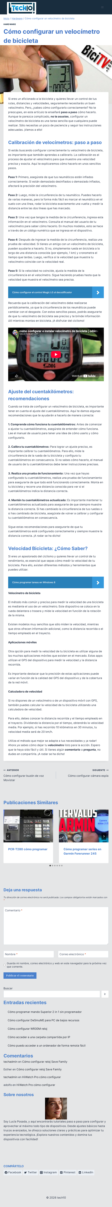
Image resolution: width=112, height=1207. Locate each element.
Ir (105, 994)
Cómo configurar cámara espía (88, 773)
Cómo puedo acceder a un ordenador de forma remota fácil (47, 1045)
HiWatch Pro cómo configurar (41, 1077)
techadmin (11, 1061)
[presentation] (28, 826)
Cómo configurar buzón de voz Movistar (24, 775)
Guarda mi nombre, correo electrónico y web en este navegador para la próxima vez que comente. (56, 965)
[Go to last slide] (8, 836)
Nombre (11, 954)
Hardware (10, 24)
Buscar (8, 988)
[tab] (50, 865)
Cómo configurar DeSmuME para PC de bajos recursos (43, 1020)
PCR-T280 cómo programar (27, 849)
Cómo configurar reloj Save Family (44, 1061)
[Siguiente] (104, 836)
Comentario (13, 910)
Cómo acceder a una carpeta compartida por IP (39, 1037)
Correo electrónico (73, 954)
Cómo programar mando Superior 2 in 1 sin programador (45, 1012)
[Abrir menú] (102, 7)
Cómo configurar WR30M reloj (27, 1028)
